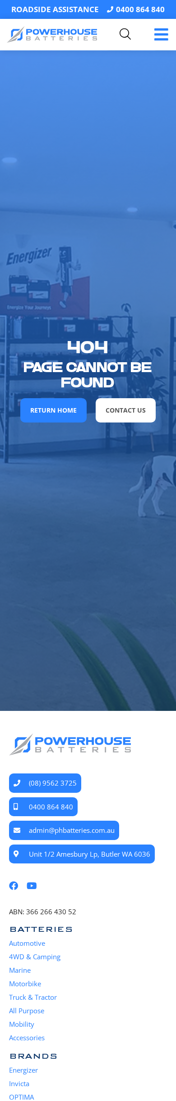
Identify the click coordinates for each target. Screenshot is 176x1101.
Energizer (23, 1069)
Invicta (19, 1083)
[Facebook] (13, 885)
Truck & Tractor (33, 997)
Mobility (21, 1024)
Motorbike (25, 983)
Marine (20, 970)
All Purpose (26, 1010)
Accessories (27, 1037)
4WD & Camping (34, 956)
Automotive (27, 943)
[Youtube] (31, 885)
